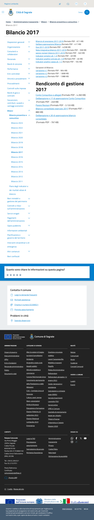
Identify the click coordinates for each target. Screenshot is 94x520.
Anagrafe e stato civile (34, 362)
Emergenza (30, 425)
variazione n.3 (41, 76)
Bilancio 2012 (17, 176)
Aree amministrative (11, 355)
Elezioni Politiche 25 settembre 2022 (33, 413)
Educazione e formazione (35, 408)
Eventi (72, 384)
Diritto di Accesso (32, 404)
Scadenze (73, 363)
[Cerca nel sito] (87, 12)
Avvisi (72, 359)
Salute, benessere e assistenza (55, 386)
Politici (6, 370)
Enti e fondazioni (10, 363)
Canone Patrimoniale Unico (36, 377)
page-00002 (52, 394)
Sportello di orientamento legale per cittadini (57, 414)
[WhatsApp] (71, 438)
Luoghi (72, 381)
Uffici (6, 359)
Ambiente (29, 359)
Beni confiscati (13, 256)
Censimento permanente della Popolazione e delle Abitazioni (35, 384)
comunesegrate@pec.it (12, 473)
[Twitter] (80, 438)
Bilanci (44, 21)
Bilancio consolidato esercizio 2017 (52, 108)
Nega (86, 509)
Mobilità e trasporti (55, 362)
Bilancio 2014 (17, 166)
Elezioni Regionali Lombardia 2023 (32, 420)
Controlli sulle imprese (16, 88)
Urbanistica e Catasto (56, 422)
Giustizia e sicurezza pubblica (55, 354)
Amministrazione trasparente (26, 21)
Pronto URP (12, 477)
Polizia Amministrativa (56, 370)
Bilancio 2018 (17, 147)
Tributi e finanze (53, 419)
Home (8, 21)
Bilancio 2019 (17, 142)
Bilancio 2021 (17, 132)
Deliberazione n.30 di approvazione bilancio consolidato (56, 117)
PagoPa (50, 366)
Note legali (52, 452)
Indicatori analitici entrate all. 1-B (50, 58)
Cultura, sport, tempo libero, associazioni (33, 399)
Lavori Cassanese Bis (56, 359)
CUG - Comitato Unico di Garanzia (35, 392)
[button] (29, 41)
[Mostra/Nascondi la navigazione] (2, 12)
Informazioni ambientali (17, 230)
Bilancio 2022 (17, 127)
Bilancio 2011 (17, 181)
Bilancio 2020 (17, 137)
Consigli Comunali (76, 366)
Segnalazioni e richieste (56, 391)
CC (5, 489)
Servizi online (53, 405)
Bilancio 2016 (17, 157)
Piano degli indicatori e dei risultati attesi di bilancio (18, 190)
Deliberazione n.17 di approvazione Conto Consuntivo (60, 98)
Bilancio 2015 (17, 161)
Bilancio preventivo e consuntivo (63, 21)
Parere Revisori (43, 105)
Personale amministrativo (13, 366)
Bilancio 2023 (17, 122)
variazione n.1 (41, 70)
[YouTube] (85, 438)
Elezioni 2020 (53, 426)
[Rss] (76, 442)
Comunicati (74, 355)
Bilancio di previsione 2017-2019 (50, 41)
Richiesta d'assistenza (34, 452)
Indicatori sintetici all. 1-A (46, 55)
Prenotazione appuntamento (31, 444)
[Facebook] (76, 438)
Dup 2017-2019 (42, 47)
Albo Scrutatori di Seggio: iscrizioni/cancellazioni (35, 354)
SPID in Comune (54, 408)
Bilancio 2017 (17, 152)
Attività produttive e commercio (33, 371)
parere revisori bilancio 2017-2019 (50, 52)
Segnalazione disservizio (35, 449)
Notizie (72, 352)
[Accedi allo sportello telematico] (76, 4)
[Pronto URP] (68, 4)
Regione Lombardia (11, 3)
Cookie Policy (53, 449)
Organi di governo (10, 352)
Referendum (52, 373)
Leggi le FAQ (30, 438)
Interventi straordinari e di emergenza (18, 244)
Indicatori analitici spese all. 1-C (49, 61)
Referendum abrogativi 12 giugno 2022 (57, 379)
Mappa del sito (18, 489)
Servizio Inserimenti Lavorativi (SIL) (55, 400)
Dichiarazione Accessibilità (57, 456)
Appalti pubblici (31, 366)
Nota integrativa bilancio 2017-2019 (51, 50)
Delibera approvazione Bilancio (48, 44)
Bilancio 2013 (17, 171)
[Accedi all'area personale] (85, 4)
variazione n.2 (41, 73)
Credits (9, 489)
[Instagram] (71, 442)
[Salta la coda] (60, 4)
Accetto (78, 509)
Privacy (51, 445)
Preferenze (67, 509)
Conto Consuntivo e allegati (48, 95)
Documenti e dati (10, 373)
